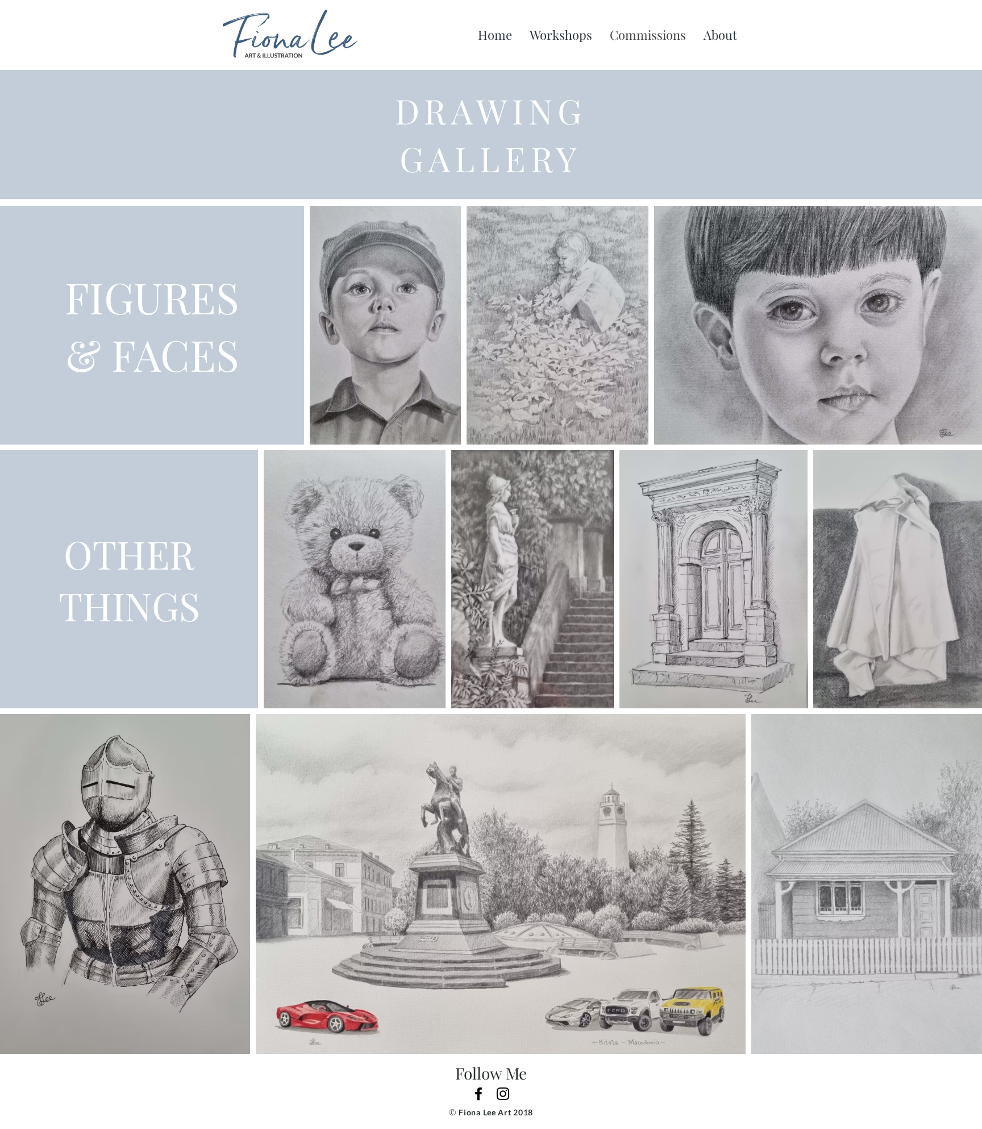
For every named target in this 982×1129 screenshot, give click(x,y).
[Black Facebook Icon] (478, 1093)
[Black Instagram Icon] (502, 1093)
